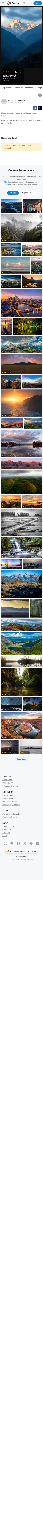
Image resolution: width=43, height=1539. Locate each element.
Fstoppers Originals (10, 786)
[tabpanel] (21, 483)
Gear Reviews (8, 782)
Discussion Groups (9, 801)
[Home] (13, 3)
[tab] (13, 192)
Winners (8, 87)
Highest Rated (27, 193)
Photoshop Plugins (9, 817)
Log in (6, 145)
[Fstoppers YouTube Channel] (12, 843)
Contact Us (6, 829)
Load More (21, 759)
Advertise (6, 832)
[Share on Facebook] (35, 108)
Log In (30, 3)
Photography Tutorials (11, 814)
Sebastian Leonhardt (16, 100)
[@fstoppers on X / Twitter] (24, 843)
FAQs (4, 835)
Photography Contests (11, 804)
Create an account (18, 145)
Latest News (7, 779)
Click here (8, 182)
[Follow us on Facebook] (18, 843)
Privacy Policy (14, 859)
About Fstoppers (8, 826)
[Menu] (3, 3)
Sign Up (38, 3)
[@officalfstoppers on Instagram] (5, 843)
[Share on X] (40, 108)
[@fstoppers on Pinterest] (31, 843)
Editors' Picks (7, 795)
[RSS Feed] (37, 843)
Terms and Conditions (26, 859)
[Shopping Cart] (24, 3)
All (13, 193)
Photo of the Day (8, 798)
